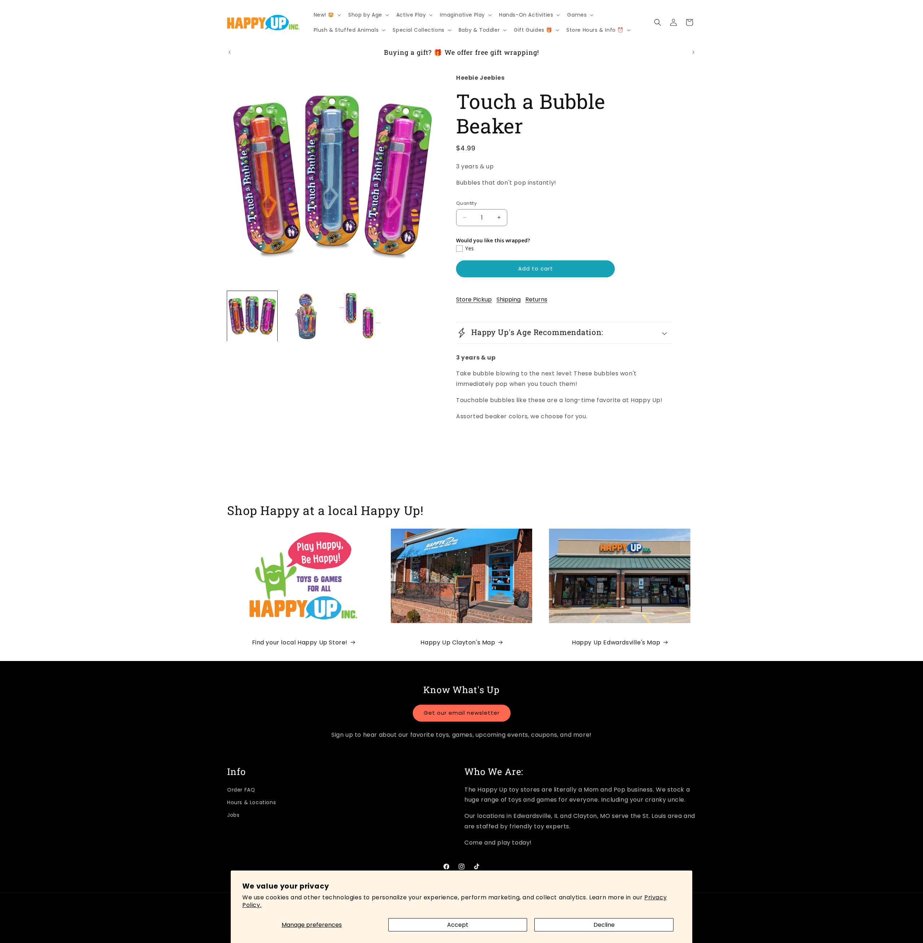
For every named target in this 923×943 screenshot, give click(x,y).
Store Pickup (474, 299)
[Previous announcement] (230, 52)
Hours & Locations (251, 802)
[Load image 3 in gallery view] (360, 316)
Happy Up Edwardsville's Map (616, 642)
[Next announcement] (693, 52)
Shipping (508, 299)
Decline (604, 925)
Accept (457, 925)
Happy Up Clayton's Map (457, 642)
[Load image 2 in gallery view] (306, 316)
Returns (536, 299)
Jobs (233, 815)
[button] (326, 14)
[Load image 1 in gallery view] (252, 316)
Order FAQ (241, 789)
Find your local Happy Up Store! (300, 642)
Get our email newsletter (462, 713)
